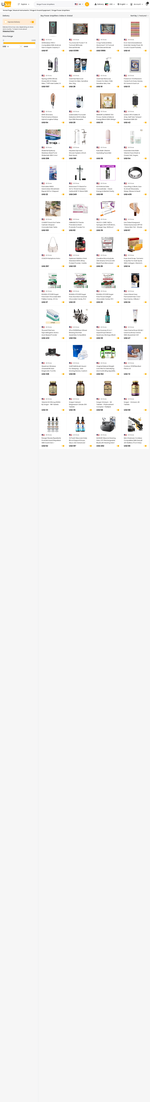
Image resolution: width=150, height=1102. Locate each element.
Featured (142, 16)
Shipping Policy (8, 31)
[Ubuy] (6, 4)
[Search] (87, 4)
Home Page (7, 10)
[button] (136, 4)
